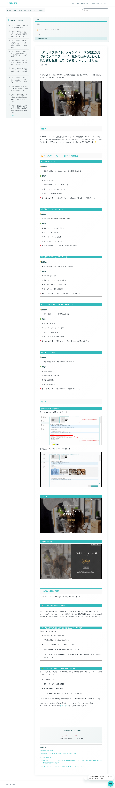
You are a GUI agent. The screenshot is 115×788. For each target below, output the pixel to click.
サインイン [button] (104, 3)
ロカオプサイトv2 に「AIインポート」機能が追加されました (19, 26)
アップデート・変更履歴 (37, 10)
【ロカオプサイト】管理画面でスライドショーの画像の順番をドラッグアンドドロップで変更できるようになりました (19, 34)
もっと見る (11, 115)
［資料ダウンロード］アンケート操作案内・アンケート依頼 (58, 753)
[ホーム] (12, 3)
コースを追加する (45, 757)
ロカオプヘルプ (11, 10)
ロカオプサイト (23, 10)
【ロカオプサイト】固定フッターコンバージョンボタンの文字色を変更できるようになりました (19, 70)
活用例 (38, 24)
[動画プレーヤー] (71, 101)
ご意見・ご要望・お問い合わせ (79, 3)
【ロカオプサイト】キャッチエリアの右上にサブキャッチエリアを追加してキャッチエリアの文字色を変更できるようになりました (19, 44)
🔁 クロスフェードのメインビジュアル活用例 (48, 30)
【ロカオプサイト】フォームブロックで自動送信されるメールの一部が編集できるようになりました (19, 54)
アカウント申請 (94, 3)
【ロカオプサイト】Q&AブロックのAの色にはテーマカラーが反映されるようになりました (19, 88)
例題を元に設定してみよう (48, 750)
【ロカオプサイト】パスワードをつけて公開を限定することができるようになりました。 (19, 62)
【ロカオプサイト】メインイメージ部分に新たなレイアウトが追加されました (63, 766)
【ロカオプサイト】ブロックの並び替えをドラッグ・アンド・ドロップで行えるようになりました (19, 80)
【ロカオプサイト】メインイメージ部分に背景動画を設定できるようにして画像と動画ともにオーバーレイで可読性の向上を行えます (19, 108)
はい (66, 735)
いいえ (76, 735)
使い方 (38, 34)
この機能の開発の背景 (42, 38)
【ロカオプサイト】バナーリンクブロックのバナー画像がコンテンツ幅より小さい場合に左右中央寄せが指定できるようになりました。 (19, 97)
